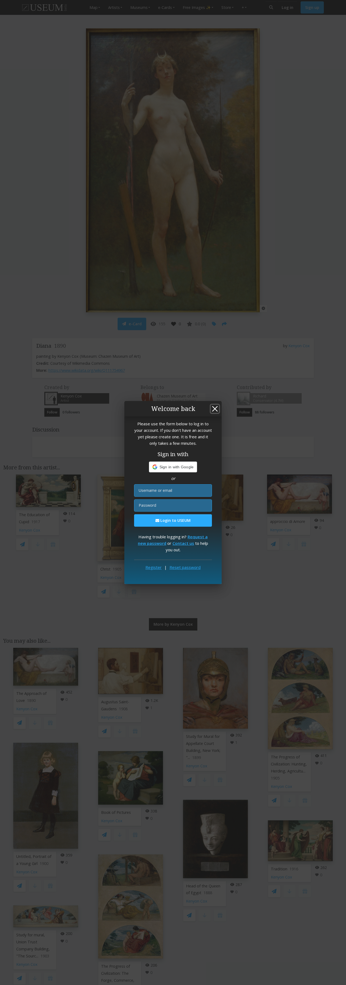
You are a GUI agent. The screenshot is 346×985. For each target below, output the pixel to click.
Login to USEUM (175, 520)
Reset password (185, 567)
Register (153, 567)
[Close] (215, 409)
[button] (173, 467)
